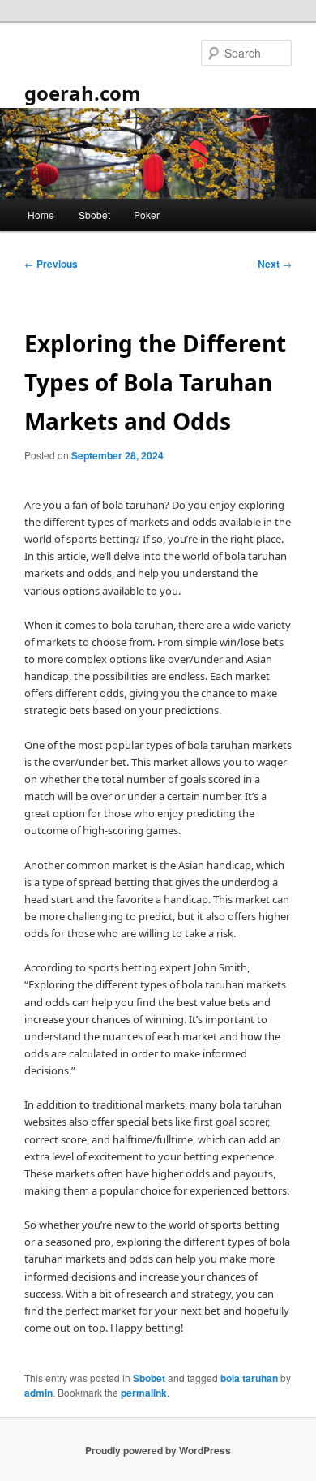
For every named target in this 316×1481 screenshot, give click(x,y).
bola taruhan (249, 1378)
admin (38, 1392)
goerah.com (82, 93)
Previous (51, 263)
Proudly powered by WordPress (158, 1450)
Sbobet (94, 215)
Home (41, 215)
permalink (144, 1392)
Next (275, 263)
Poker (147, 215)
